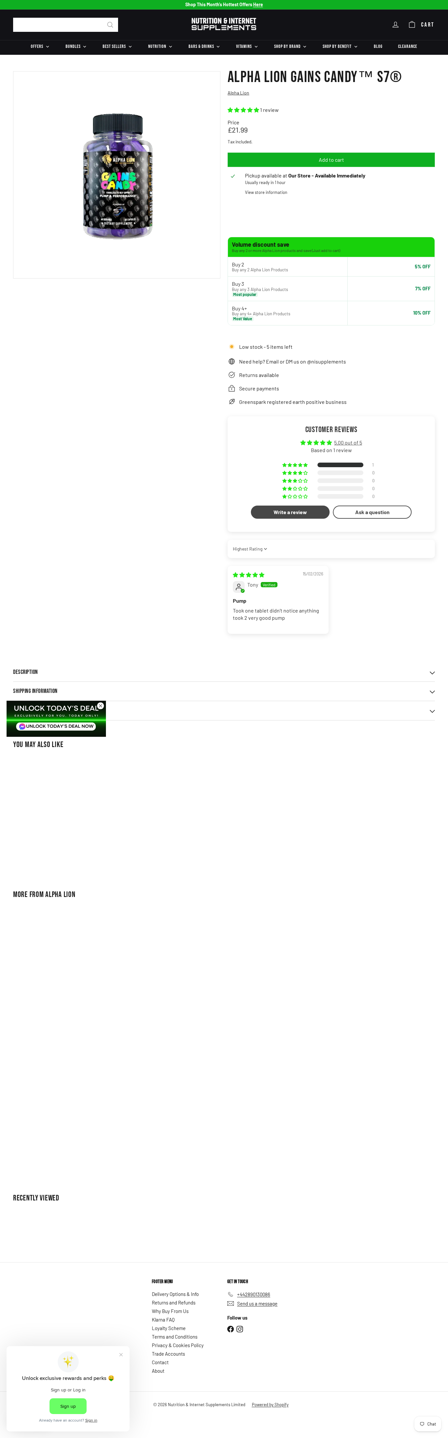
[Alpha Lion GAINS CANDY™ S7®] (45, 814)
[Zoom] (116, 175)
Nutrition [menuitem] (157, 46)
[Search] (110, 25)
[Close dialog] (100, 705)
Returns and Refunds (173, 1302)
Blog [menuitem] (378, 46)
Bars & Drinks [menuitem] (201, 46)
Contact (160, 1362)
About (158, 1371)
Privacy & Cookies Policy (178, 1345)
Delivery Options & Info (175, 1294)
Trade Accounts (168, 1354)
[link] (56, 718)
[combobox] (65, 25)
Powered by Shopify (270, 1404)
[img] (248, 575)
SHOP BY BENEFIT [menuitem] (337, 46)
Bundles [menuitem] (73, 46)
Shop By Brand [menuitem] (287, 46)
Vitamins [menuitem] (244, 46)
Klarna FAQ (163, 1320)
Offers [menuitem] (37, 46)
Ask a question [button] (372, 512)
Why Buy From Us (170, 1311)
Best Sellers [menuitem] (114, 46)
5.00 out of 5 (348, 442)
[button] (244, 110)
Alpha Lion (60, 894)
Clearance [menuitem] (407, 46)
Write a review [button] (290, 512)
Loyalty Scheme (169, 1328)
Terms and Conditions (174, 1337)
